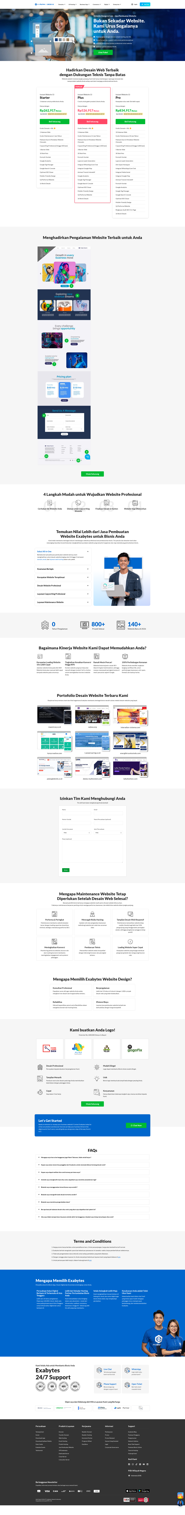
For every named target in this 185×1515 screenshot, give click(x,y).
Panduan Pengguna (134, 1435)
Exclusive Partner (87, 1438)
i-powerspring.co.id (92, 753)
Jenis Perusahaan (99, 829)
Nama (64, 809)
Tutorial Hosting (133, 1450)
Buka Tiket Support (134, 1444)
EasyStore (85, 1444)
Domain (61, 1432)
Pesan (67, 839)
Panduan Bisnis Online (135, 1447)
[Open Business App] (89, 4)
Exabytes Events (40, 1447)
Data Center (39, 1444)
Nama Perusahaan (102, 819)
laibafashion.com (130, 779)
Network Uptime (133, 1441)
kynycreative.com (54, 753)
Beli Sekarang (54, 121)
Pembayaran (109, 1432)
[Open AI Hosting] (76, 4)
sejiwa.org (92, 727)
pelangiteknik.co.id (54, 779)
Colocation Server (64, 1460)
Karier (38, 1435)
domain (39, 559)
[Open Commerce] (100, 4)
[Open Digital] (109, 4)
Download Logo (40, 1438)
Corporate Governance (112, 1447)
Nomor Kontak (66, 819)
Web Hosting (63, 1438)
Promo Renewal (110, 1438)
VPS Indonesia (63, 1450)
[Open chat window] (180, 1503)
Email (95, 809)
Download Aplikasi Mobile (44, 1441)
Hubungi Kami (132, 1453)
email (44, 559)
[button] (63, 551)
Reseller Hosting (87, 1435)
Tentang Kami (40, 1432)
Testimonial (39, 1450)
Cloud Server (63, 1456)
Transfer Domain (64, 1435)
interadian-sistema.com (130, 727)
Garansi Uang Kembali (111, 1441)
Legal (106, 1444)
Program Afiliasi (87, 1441)
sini (119, 1257)
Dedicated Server (64, 1453)
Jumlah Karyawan (67, 829)
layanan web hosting (56, 559)
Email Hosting (63, 1441)
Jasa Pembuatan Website (66, 1447)
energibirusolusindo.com (130, 753)
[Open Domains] (64, 4)
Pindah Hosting (63, 1444)
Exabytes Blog (132, 1432)
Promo (107, 1435)
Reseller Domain (87, 1432)
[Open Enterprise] (120, 4)
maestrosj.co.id (54, 727)
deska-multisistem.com (92, 779)
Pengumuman (132, 1438)
